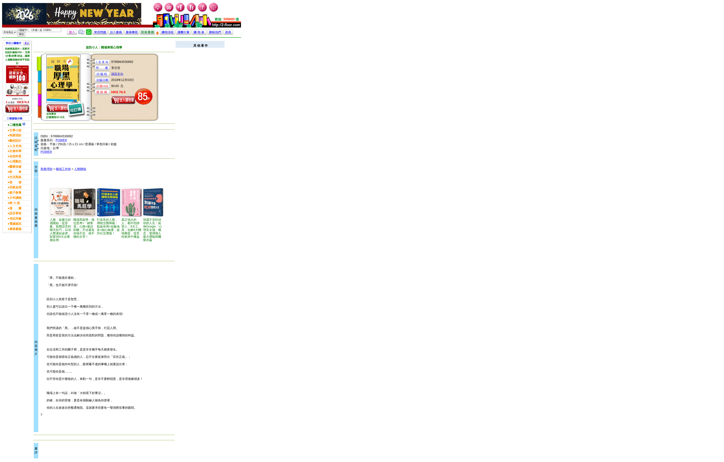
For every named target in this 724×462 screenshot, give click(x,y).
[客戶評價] (81, 33)
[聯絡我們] (214, 33)
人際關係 (80, 169)
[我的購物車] (169, 11)
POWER (61, 140)
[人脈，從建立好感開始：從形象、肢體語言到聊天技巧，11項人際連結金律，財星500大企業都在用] (61, 202)
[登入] (72, 33)
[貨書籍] (147, 33)
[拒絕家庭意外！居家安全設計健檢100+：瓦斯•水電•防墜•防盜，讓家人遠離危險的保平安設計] (17, 80)
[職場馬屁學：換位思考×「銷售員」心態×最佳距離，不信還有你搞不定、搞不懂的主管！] (84, 202)
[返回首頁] (228, 33)
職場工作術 (63, 169)
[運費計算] (183, 33)
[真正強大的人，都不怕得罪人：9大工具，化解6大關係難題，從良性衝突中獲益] (131, 202)
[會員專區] (131, 33)
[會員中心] (191, 11)
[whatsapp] (89, 33)
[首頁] (214, 11)
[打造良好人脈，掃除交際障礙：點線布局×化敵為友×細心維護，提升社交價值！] (108, 202)
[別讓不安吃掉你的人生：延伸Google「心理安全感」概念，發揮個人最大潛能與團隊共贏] (153, 202)
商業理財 (47, 169)
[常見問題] (202, 11)
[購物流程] (167, 33)
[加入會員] (180, 11)
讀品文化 (117, 74)
